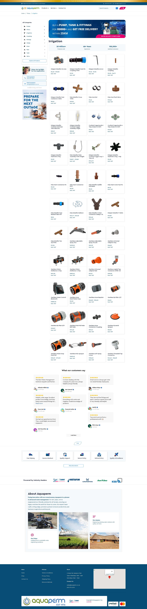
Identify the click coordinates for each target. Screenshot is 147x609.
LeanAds (88, 602)
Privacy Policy (46, 576)
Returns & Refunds (47, 582)
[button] (122, 8)
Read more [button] (39, 403)
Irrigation (34, 13)
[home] (30, 8)
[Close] (112, 571)
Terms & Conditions (47, 573)
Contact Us (62, 8)
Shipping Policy (46, 579)
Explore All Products (34, 60)
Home (23, 13)
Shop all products (73, 465)
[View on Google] (35, 388)
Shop (28, 13)
